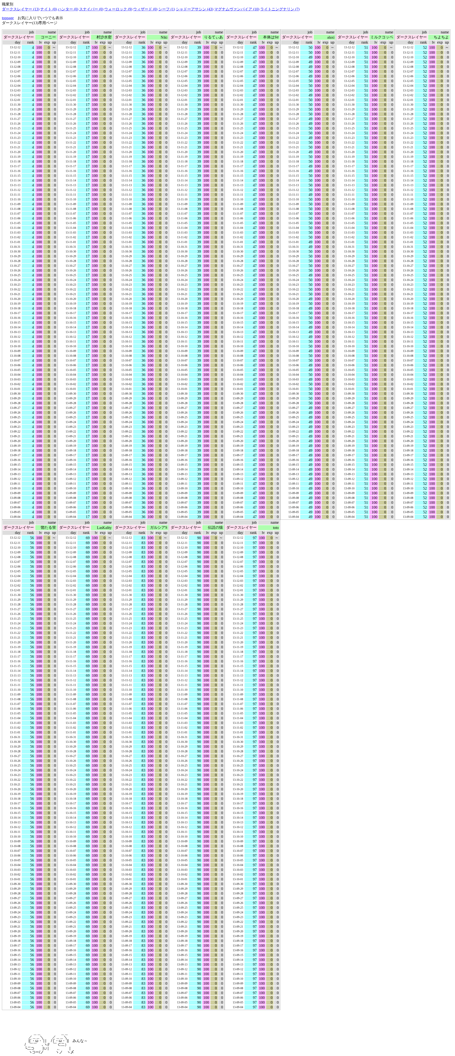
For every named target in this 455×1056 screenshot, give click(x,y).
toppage (8, 18)
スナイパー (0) (91, 9)
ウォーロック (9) (118, 9)
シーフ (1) (166, 9)
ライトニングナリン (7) (280, 9)
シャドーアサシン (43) (194, 9)
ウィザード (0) (145, 9)
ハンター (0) (68, 9)
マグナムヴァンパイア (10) (236, 9)
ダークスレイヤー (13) (20, 9)
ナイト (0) (48, 9)
